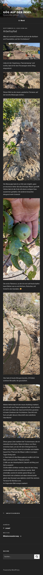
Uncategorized (13, 513)
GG (26, 28)
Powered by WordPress (11, 570)
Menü (23, 20)
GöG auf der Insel (17, 12)
